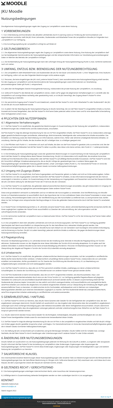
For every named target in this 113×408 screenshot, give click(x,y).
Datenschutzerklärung (64, 403)
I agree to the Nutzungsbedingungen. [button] (17, 397)
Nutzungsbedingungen (49, 403)
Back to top (105, 397)
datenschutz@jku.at (8, 386)
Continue (56, 406)
